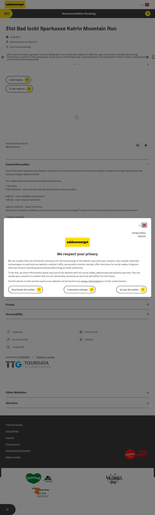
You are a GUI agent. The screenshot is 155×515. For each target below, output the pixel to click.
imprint (142, 235)
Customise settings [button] (77, 289)
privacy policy (139, 232)
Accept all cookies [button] (129, 289)
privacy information (91, 281)
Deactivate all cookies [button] (23, 289)
